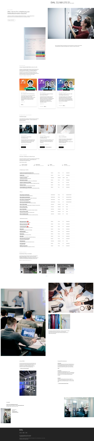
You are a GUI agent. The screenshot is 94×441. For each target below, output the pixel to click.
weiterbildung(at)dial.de (15, 412)
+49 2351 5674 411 (14, 411)
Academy (61, 2)
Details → (22, 104)
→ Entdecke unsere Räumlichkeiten (24, 368)
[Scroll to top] (92, 439)
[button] (74, 269)
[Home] (53, 2)
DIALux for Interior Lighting (22, 256)
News (69, 2)
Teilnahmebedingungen (21, 405)
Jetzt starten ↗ (23, 147)
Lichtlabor (65, 2)
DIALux (57, 2)
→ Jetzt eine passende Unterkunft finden (63, 383)
